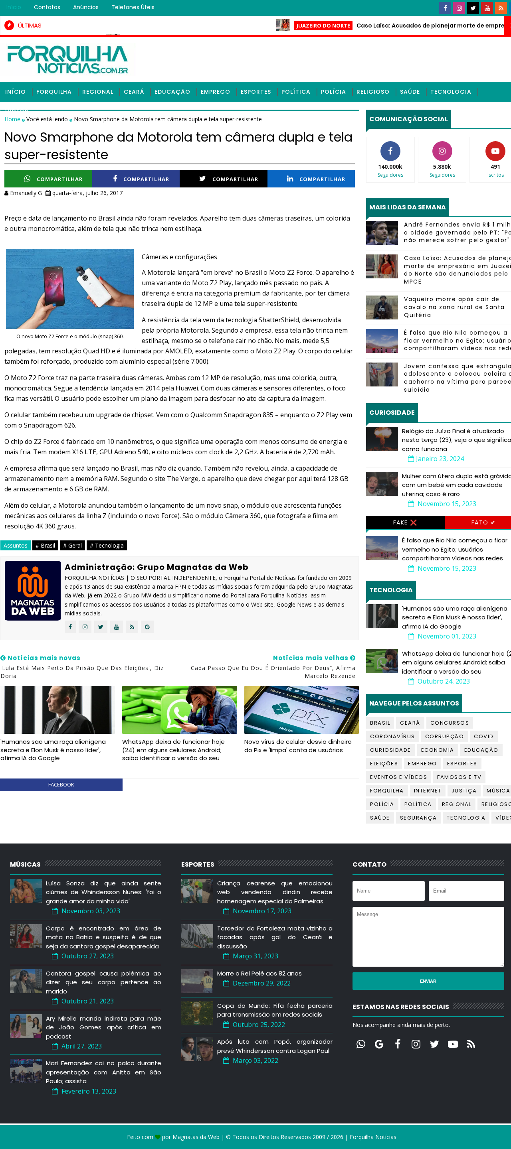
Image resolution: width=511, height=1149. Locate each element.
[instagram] (459, 8)
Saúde (410, 92)
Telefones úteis (132, 7)
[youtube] (487, 8)
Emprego (215, 92)
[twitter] (473, 8)
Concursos (449, 723)
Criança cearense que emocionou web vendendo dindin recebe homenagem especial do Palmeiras (275, 892)
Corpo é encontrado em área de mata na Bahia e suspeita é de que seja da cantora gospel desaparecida (103, 937)
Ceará (134, 92)
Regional (97, 92)
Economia (437, 750)
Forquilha (54, 92)
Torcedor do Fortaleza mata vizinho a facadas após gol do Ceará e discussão (275, 937)
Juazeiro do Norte (301, 25)
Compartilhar (60, 179)
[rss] (501, 8)
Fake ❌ (405, 522)
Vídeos (16, 112)
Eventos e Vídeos (398, 777)
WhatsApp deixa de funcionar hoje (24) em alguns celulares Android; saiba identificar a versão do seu (173, 749)
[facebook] (445, 8)
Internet (428, 790)
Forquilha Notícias (373, 1137)
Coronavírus (392, 736)
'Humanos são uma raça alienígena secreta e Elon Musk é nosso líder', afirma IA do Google (53, 749)
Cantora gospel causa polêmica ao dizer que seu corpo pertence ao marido (103, 982)
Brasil (380, 723)
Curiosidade (390, 750)
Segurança (418, 818)
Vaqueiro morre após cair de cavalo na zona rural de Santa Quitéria (454, 307)
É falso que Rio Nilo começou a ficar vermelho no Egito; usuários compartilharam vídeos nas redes (454, 549)
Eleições (384, 763)
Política (296, 92)
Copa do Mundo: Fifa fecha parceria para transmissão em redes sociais (275, 1010)
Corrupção (444, 736)
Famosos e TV (459, 777)
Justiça (464, 790)
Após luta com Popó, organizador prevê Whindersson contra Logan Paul (275, 1046)
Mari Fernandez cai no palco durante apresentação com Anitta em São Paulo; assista (103, 1072)
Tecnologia (450, 92)
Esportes (256, 92)
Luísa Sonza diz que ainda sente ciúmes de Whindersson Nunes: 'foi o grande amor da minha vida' (103, 892)
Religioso (373, 92)
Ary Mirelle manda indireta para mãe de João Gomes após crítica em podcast (103, 1027)
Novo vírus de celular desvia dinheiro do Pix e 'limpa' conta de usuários (298, 745)
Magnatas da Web (196, 1137)
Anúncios (86, 7)
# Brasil (45, 545)
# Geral (72, 545)
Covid (484, 736)
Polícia (333, 92)
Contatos (47, 7)
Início (13, 7)
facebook (61, 784)
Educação (172, 92)
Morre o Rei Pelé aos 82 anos (259, 973)
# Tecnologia (107, 545)
